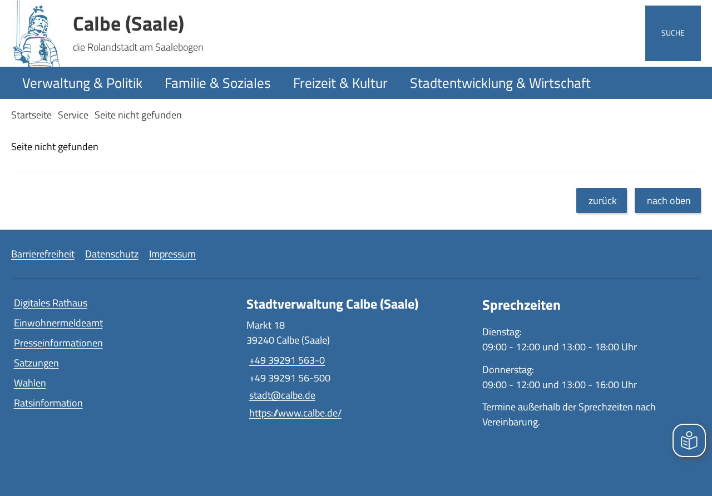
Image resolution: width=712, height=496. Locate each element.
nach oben (669, 200)
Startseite (31, 114)
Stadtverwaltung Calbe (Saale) (332, 304)
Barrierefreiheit (43, 253)
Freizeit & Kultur (340, 82)
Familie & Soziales (218, 82)
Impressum (172, 253)
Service (73, 114)
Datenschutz (112, 253)
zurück (603, 200)
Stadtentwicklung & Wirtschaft (500, 82)
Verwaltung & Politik (82, 82)
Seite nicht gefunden (138, 114)
